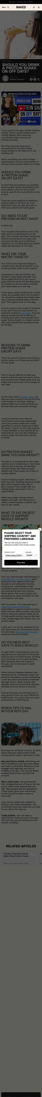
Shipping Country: (9, 552)
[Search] (8, 7)
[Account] (34, 7)
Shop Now (21, 562)
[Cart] (38, 7)
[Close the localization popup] (40, 529)
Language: (28, 552)
